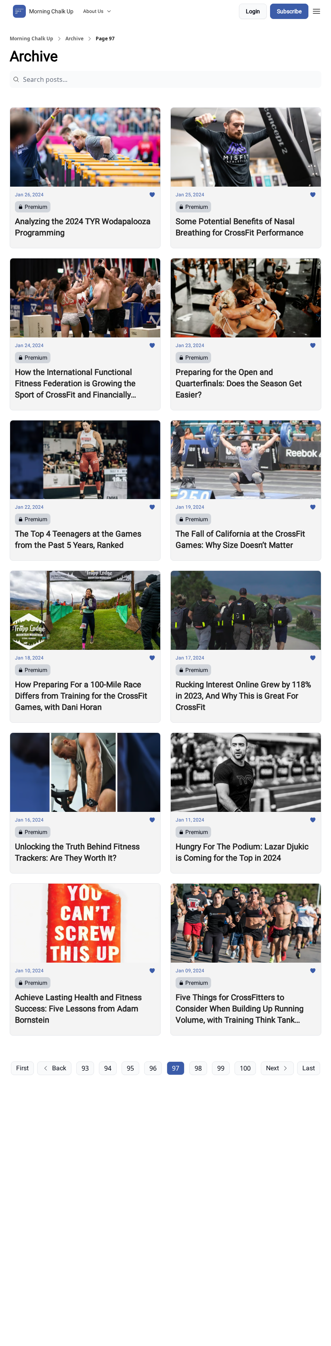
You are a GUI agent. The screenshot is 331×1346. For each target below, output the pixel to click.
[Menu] (316, 10)
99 (220, 1068)
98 (198, 1068)
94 (107, 1068)
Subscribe (289, 11)
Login (253, 11)
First (22, 1068)
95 (130, 1068)
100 (245, 1068)
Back (59, 1068)
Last (308, 1068)
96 (153, 1068)
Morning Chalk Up (31, 38)
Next (272, 1068)
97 (175, 1068)
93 (85, 1068)
